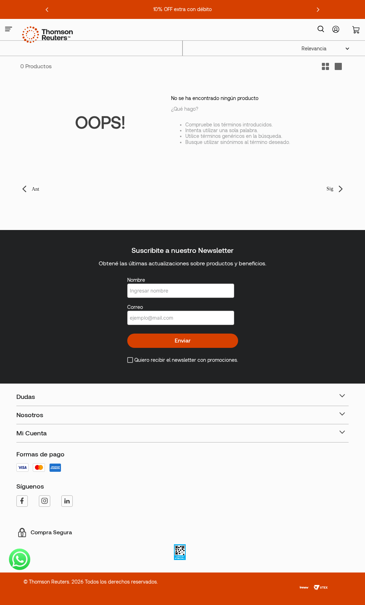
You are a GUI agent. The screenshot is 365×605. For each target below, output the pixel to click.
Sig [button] (330, 188)
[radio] (338, 66)
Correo (135, 307)
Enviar (183, 340)
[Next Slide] (318, 9)
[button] (8, 29)
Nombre (136, 280)
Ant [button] (35, 189)
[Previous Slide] (47, 9)
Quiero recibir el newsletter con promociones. (186, 360)
